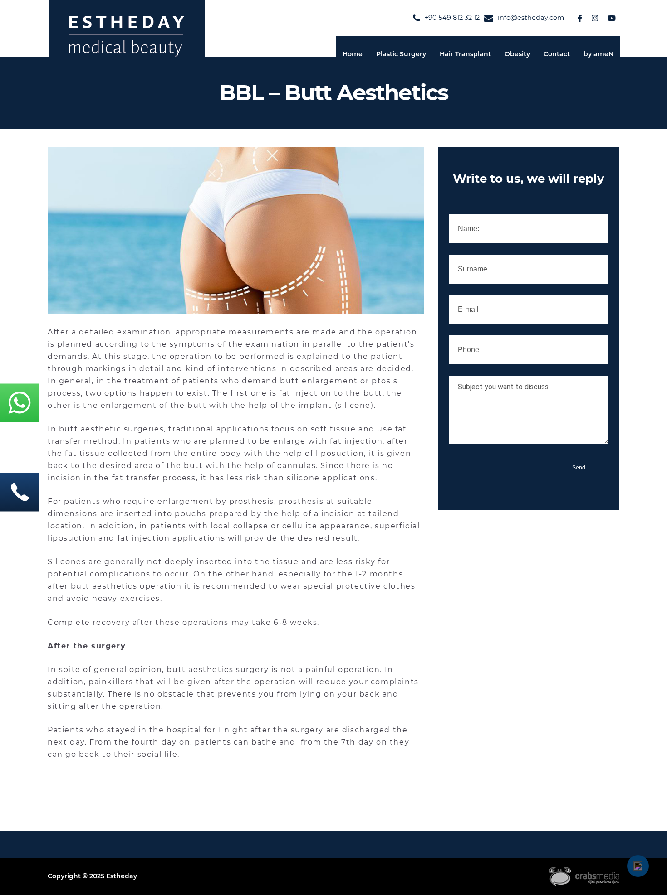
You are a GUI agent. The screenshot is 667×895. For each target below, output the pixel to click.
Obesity (517, 54)
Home (353, 54)
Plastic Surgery (401, 54)
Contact (557, 54)
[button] (638, 866)
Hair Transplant (465, 54)
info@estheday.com (531, 18)
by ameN (598, 54)
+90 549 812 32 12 (452, 18)
